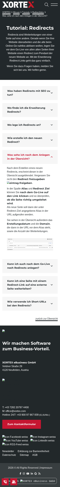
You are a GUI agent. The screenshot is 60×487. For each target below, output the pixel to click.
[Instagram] (24, 473)
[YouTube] (27, 473)
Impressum (46, 467)
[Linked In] (32, 473)
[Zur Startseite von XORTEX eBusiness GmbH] (21, 4)
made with (12, 481)
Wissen (16, 12)
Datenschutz (9, 455)
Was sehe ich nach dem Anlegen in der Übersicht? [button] (28, 156)
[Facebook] (20, 473)
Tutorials (26, 12)
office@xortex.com (16, 411)
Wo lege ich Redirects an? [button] (24, 124)
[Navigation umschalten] (54, 5)
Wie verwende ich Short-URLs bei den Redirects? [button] (26, 303)
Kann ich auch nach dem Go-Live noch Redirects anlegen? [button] (28, 266)
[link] (12, 390)
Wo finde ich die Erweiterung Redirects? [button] (26, 109)
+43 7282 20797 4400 (17, 407)
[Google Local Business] (35, 473)
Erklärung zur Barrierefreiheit (33, 451)
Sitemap (24, 455)
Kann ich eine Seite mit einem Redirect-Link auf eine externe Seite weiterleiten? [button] (27, 284)
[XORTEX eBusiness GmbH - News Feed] (39, 473)
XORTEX (6, 12)
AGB (35, 455)
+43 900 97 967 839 (28, 414)
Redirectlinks (38, 12)
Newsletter (8, 451)
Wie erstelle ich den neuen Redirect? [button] (24, 140)
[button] (30, 93)
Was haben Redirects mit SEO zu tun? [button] (28, 92)
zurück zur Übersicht (46, 318)
